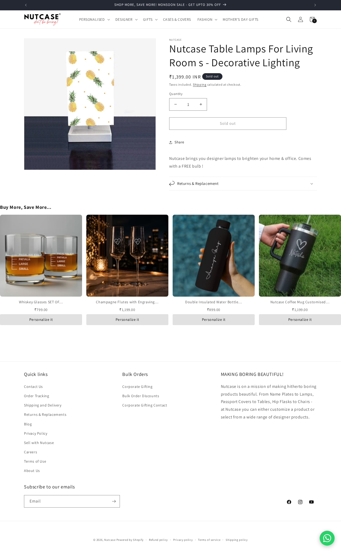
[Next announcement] (315, 5)
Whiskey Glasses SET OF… (41, 302)
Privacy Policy (35, 433)
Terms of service (209, 540)
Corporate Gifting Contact (144, 405)
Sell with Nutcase (39, 442)
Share (179, 142)
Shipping (199, 84)
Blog (28, 424)
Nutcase (110, 540)
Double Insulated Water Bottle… (213, 302)
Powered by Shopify (130, 540)
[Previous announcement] (26, 5)
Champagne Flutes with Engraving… (127, 302)
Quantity (175, 94)
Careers (30, 452)
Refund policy (158, 540)
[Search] (289, 19)
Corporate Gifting (137, 386)
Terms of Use (35, 461)
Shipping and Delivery (43, 405)
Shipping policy (237, 540)
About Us (32, 470)
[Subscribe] (114, 501)
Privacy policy (183, 540)
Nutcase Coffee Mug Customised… (300, 302)
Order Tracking (36, 395)
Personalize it (41, 319)
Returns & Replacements (45, 414)
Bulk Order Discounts (140, 395)
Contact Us (33, 386)
